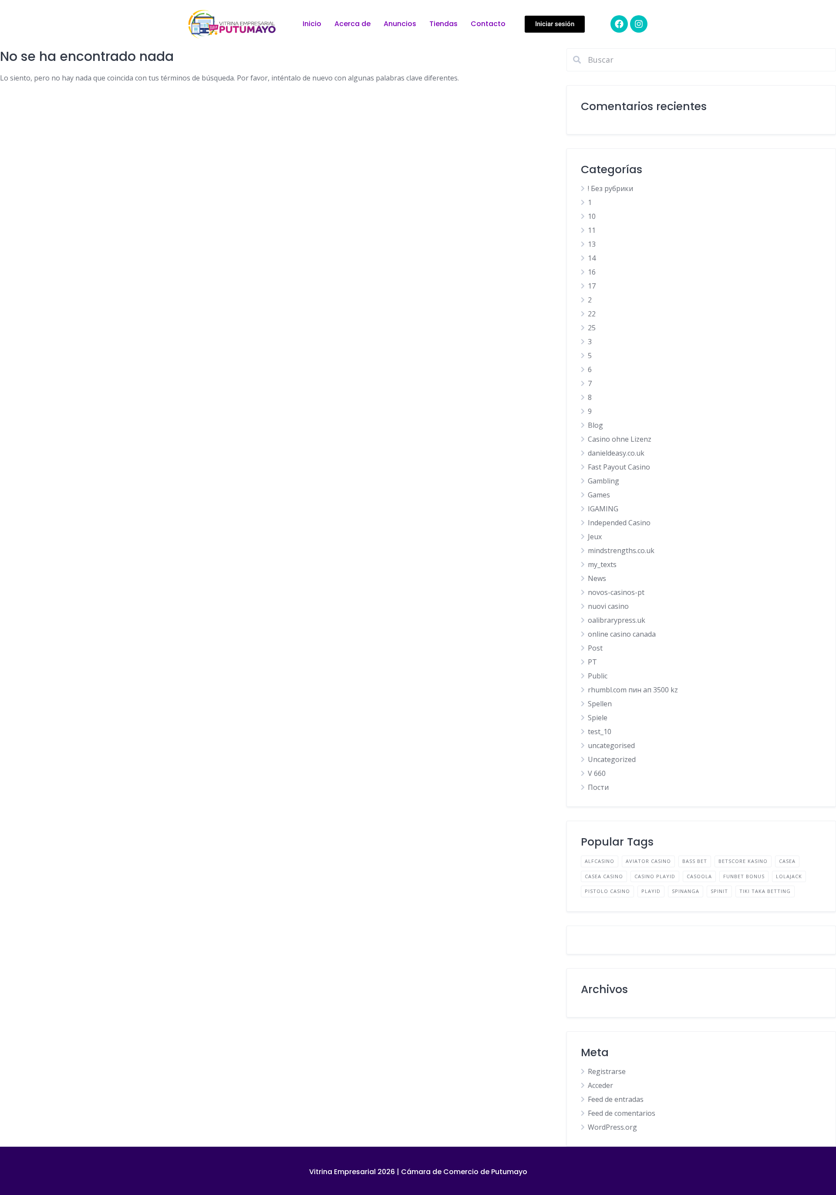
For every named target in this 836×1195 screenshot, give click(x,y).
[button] (555, 24)
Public (597, 676)
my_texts (602, 564)
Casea (787, 861)
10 (592, 216)
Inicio (312, 24)
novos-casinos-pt (616, 592)
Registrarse (607, 1071)
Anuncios (400, 24)
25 (592, 327)
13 (592, 244)
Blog (595, 425)
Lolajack (789, 876)
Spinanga (685, 891)
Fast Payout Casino (619, 467)
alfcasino (599, 861)
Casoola (699, 876)
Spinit (719, 891)
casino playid (654, 876)
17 (592, 286)
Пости (598, 787)
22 (592, 314)
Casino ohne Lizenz (619, 439)
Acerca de (352, 24)
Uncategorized (612, 759)
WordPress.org (612, 1127)
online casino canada (622, 634)
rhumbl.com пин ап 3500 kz (633, 690)
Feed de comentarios (621, 1113)
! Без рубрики (610, 188)
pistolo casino (607, 891)
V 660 (597, 773)
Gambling (603, 481)
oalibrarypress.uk (616, 620)
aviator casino (648, 861)
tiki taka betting (765, 891)
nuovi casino (608, 606)
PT (592, 662)
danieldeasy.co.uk (616, 453)
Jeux (595, 536)
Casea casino (604, 876)
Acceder (600, 1085)
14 (592, 258)
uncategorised (611, 745)
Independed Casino (619, 522)
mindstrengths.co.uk (621, 550)
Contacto (488, 24)
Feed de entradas (616, 1099)
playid (651, 891)
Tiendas (443, 24)
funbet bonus (744, 876)
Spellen (600, 703)
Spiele (597, 717)
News (597, 578)
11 (592, 230)
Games (599, 495)
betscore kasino (743, 861)
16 (592, 272)
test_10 (599, 731)
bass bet (694, 861)
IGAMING (603, 509)
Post (595, 648)
